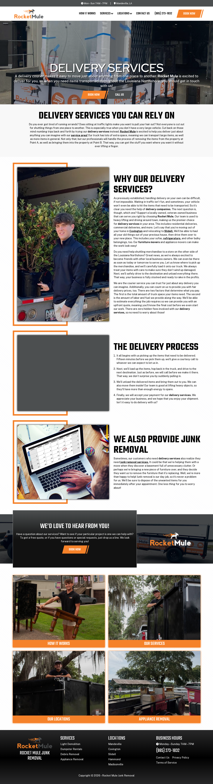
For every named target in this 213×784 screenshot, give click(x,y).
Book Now (189, 13)
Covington (114, 749)
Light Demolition (70, 744)
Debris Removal (69, 754)
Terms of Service (166, 762)
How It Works (87, 13)
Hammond (114, 759)
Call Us (119, 94)
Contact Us (143, 13)
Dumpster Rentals (71, 749)
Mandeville (115, 744)
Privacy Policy (180, 757)
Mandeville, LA (124, 3)
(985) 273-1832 (163, 13)
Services (105, 13)
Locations (123, 13)
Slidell (112, 754)
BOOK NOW (75, 549)
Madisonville (115, 764)
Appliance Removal (71, 759)
